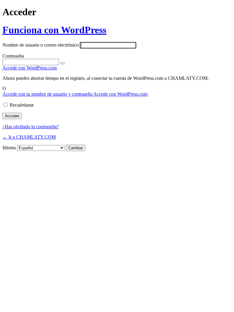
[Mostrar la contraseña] (62, 63)
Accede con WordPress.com (29, 67)
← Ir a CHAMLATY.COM (29, 137)
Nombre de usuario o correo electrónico (40, 45)
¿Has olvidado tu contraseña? (30, 126)
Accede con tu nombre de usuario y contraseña (47, 94)
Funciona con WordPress (54, 29)
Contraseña (13, 55)
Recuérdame (22, 105)
